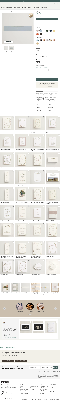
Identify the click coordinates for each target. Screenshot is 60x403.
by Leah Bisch (3, 293)
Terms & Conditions (24, 399)
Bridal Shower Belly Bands (50, 220)
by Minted (52, 294)
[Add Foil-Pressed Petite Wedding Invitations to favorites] (44, 223)
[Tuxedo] (40, 34)
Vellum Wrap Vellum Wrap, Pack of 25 (55, 293)
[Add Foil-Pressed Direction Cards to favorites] (13, 135)
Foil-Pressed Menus (19, 167)
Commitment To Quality (24, 389)
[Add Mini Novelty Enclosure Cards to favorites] (59, 260)
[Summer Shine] (53, 30)
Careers (21, 386)
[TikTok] (5, 391)
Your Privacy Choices (34, 390)
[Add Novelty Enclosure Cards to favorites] (44, 260)
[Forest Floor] (47, 30)
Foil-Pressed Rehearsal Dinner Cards (6, 167)
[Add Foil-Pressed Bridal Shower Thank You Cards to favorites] (59, 188)
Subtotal (38, 75)
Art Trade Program (43, 387)
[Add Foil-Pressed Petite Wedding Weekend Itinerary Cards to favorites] (28, 242)
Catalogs (51, 387)
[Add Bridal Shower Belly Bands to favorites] (59, 206)
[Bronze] (44, 40)
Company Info (23, 382)
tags (54, 90)
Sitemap (39, 399)
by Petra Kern (43, 294)
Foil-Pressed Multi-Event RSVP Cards (52, 149)
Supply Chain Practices (54, 399)
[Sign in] (52, 4)
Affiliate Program (43, 384)
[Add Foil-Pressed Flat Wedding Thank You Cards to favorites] (59, 116)
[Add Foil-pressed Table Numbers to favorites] (44, 153)
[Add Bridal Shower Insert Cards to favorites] (44, 206)
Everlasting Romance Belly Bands (45, 293)
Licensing (41, 394)
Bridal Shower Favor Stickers (5, 220)
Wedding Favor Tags (19, 185)
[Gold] (50, 40)
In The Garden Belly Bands (5, 292)
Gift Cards (32, 389)
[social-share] (37, 16)
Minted (1, 347)
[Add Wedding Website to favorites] (59, 170)
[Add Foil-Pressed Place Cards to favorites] (59, 153)
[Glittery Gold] (37, 43)
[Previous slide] (3, 48)
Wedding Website (49, 185)
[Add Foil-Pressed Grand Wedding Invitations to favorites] (59, 223)
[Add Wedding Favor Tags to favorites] (28, 170)
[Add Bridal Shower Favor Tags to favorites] (28, 206)
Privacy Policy (33, 399)
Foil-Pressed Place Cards (50, 167)
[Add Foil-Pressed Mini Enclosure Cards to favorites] (13, 223)
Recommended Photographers (52, 389)
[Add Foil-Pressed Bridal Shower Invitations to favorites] (44, 188)
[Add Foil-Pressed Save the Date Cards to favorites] (28, 188)
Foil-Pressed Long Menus (4, 202)
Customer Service (34, 382)
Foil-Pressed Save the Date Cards (21, 202)
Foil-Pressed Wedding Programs (6, 185)
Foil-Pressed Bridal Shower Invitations (37, 202)
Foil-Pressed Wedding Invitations (6, 131)
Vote (49, 3)
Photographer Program (44, 386)
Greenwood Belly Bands (24, 292)
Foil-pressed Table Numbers (36, 167)
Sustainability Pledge (24, 393)
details (39, 90)
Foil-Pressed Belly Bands (10, 347)
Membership (52, 392)
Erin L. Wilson (39, 13)
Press (21, 387)
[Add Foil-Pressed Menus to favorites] (28, 153)
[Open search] (58, 8)
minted (3, 3)
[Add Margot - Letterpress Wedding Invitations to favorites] (56, 322)
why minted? (47, 90)
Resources (52, 382)
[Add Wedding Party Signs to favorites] (59, 242)
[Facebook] (2, 391)
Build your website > (45, 1)
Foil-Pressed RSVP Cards (20, 131)
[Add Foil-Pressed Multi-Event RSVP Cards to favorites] (59, 135)
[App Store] (4, 394)
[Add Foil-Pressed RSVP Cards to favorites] (28, 116)
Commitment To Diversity (23, 391)
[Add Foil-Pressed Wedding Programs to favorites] (13, 170)
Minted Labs (22, 394)
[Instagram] (6, 391)
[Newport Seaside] (50, 30)
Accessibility (46, 399)
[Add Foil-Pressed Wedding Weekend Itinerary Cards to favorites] (28, 223)
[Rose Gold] (53, 40)
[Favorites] (55, 4)
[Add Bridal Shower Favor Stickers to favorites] (13, 206)
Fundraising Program (44, 389)
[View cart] (57, 4)
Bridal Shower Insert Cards (35, 220)
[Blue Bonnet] (40, 30)
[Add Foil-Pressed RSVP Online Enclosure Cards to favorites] (44, 135)
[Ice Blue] (37, 40)
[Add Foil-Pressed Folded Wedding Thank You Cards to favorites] (44, 116)
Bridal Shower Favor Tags (20, 220)
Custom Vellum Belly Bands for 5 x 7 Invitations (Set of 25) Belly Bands (35, 293)
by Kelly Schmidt (23, 293)
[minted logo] (30, 3)
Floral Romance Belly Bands (15, 292)
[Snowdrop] (44, 30)
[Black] (40, 40)
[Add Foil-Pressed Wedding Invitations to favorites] (13, 116)
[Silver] (47, 40)
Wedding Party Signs (49, 256)
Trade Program (38, 3)
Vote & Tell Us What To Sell (20, 360)
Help (31, 384)
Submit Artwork (44, 3)
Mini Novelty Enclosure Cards (51, 274)
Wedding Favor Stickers (35, 185)
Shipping (31, 387)
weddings (8, 3)
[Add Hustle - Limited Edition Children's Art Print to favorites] (30, 322)
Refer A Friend (52, 391)
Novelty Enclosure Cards (35, 274)
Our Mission (22, 384)
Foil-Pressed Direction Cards (5, 149)
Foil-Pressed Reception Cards (21, 149)
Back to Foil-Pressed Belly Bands (8, 11)
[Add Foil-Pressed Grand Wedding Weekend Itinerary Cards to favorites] (44, 242)
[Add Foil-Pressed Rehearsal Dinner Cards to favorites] (13, 153)
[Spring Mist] (37, 30)
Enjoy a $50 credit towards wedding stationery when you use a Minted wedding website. (26, 1)
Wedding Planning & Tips (53, 385)
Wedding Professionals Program (44, 391)
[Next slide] (15, 48)
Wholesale (42, 393)
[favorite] (40, 16)
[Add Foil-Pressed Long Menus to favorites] (13, 188)
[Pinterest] (3, 391)
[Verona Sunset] (37, 34)
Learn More (8, 360)
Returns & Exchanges (34, 386)
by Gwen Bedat (13, 293)
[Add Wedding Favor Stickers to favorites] (44, 170)
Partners (42, 382)
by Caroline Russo (33, 294)
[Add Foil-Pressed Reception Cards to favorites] (28, 135)
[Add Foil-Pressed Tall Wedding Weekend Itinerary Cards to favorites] (13, 242)
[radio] (38, 25)
